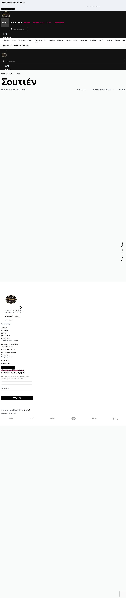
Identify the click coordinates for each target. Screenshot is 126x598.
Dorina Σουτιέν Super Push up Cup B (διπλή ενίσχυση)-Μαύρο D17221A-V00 (79, 205)
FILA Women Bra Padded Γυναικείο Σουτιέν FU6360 (15, 262)
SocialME (27, 410)
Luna (100, 142)
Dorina (6, 142)
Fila (6, 258)
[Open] (5, 50)
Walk (37, 142)
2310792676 (9, 320)
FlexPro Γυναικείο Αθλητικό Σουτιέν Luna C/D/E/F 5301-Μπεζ (78, 262)
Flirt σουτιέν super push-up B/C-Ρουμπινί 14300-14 (108, 262)
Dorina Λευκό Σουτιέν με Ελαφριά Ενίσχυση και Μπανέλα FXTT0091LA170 (47, 205)
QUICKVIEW (21, 137)
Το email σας (5, 388)
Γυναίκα (10, 74)
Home (3, 74)
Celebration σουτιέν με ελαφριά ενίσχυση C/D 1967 (109, 146)
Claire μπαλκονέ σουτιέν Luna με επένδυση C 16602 (15, 204)
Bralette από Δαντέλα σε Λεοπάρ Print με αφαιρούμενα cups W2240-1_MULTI (78, 147)
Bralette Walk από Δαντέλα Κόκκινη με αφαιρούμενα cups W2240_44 (46, 147)
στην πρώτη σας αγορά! (13, 371)
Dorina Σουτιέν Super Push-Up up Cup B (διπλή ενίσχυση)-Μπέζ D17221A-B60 (109, 205)
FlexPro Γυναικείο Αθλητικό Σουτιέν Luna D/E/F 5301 (44, 262)
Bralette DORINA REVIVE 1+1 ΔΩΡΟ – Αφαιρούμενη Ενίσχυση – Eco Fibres (16, 147)
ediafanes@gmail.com (12, 316)
